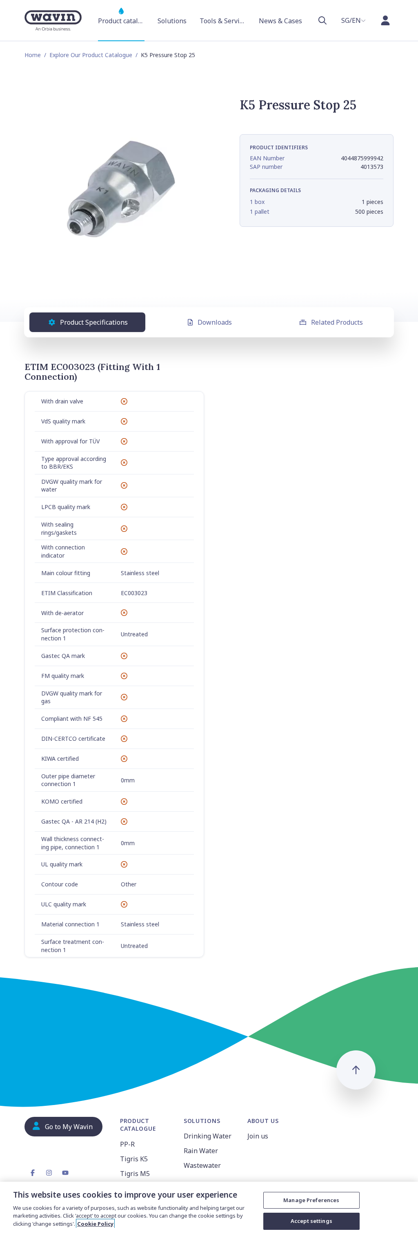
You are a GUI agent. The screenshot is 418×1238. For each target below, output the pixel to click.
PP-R (127, 1144)
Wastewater (202, 1165)
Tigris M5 (135, 1173)
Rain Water (201, 1150)
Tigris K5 (134, 1158)
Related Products (337, 322)
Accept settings (311, 1221)
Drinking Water (207, 1136)
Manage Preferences (311, 1200)
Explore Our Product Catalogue (90, 55)
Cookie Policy (95, 1223)
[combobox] (353, 20)
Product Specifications (94, 322)
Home (32, 55)
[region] (209, 1210)
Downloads (215, 322)
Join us (257, 1136)
